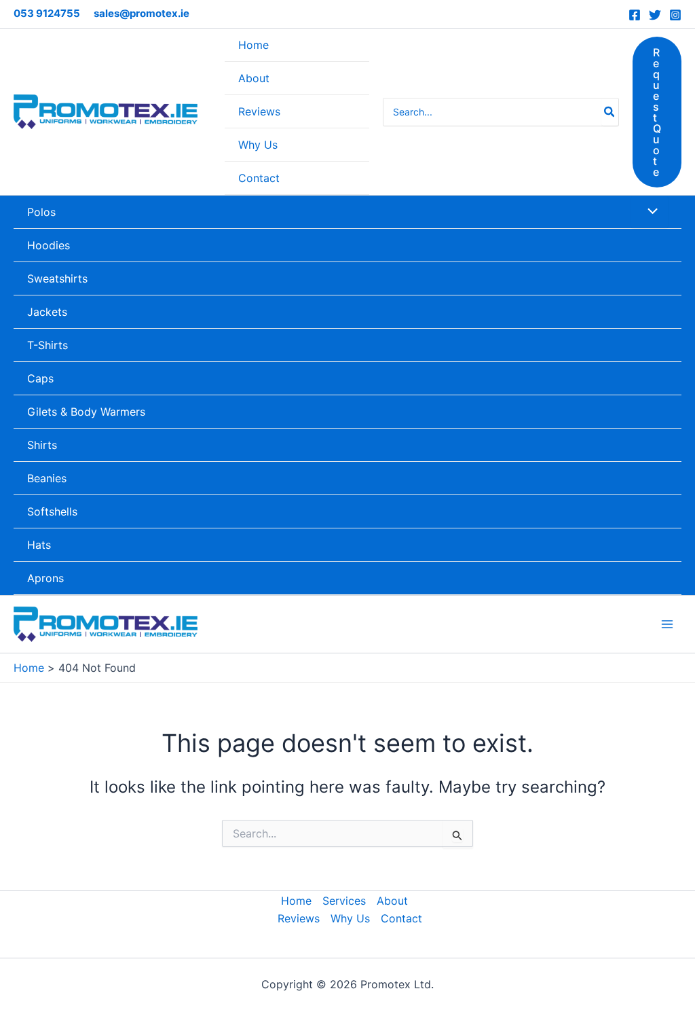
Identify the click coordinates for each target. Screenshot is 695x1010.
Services (344, 900)
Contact (401, 918)
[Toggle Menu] (649, 212)
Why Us (350, 918)
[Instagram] (675, 15)
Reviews (299, 918)
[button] (657, 112)
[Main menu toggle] (667, 624)
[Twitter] (655, 15)
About (392, 900)
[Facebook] (634, 15)
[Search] (609, 112)
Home (296, 900)
